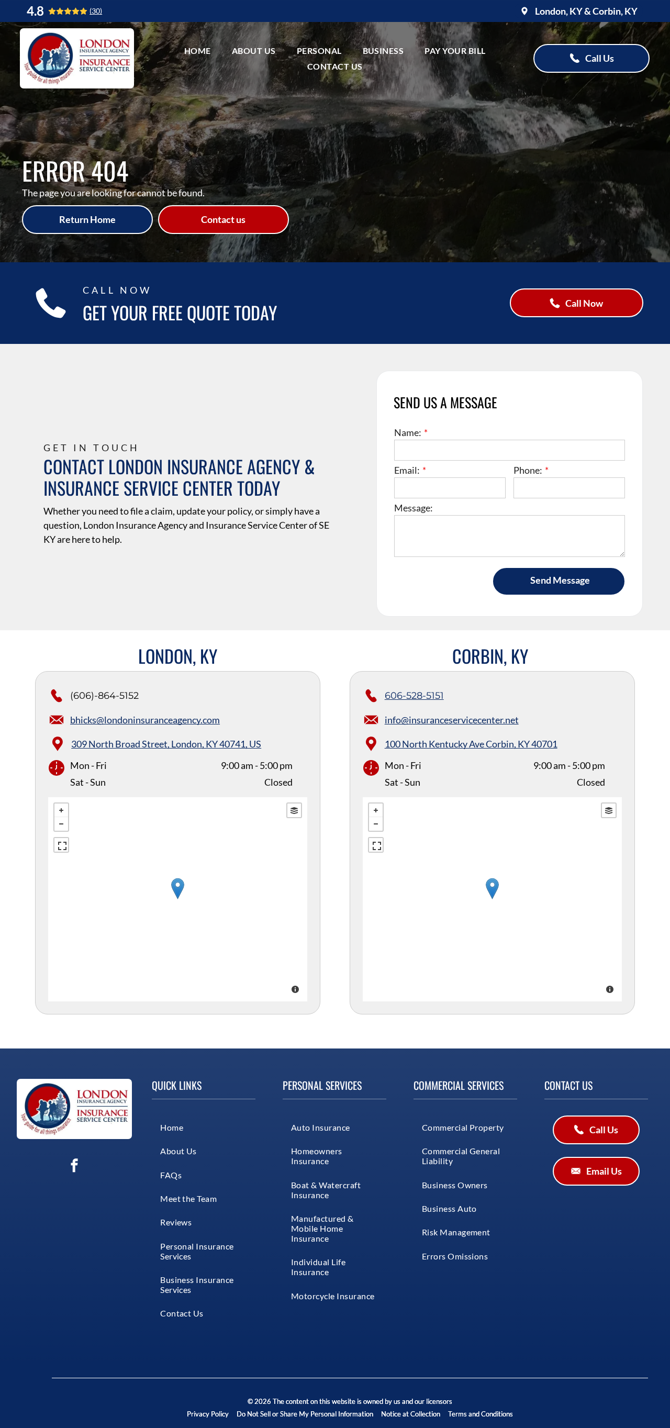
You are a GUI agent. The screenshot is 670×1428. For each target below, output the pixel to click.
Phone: (527, 470)
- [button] (61, 824)
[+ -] (177, 899)
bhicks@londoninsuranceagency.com (145, 720)
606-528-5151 (414, 695)
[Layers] (294, 810)
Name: (407, 432)
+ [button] (61, 810)
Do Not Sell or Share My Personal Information (305, 1414)
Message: (413, 508)
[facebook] (74, 1166)
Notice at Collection (410, 1414)
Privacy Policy (208, 1414)
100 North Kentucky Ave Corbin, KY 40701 (471, 744)
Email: (407, 470)
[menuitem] (197, 50)
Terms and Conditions (480, 1414)
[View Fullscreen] (61, 845)
